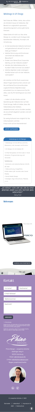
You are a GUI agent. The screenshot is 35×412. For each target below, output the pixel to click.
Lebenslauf (16, 403)
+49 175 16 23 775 (19, 357)
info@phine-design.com (20, 359)
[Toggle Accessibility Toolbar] (31, 409)
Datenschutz (20, 406)
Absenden (8, 317)
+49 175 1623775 (13, 1)
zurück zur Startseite (22, 263)
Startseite (7, 403)
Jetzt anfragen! (11, 129)
